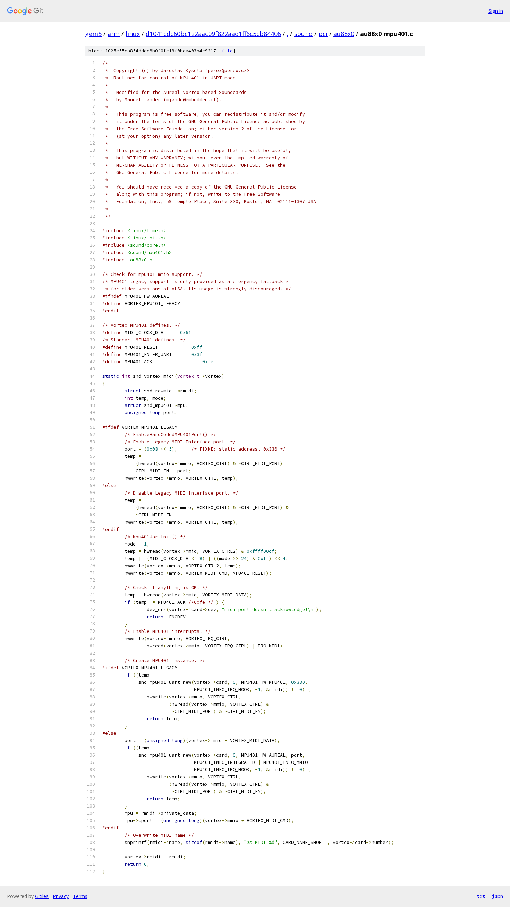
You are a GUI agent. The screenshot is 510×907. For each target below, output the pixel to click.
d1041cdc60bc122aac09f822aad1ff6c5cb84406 (213, 33)
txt (481, 896)
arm (114, 33)
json (497, 896)
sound (303, 33)
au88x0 (343, 33)
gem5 (93, 33)
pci (323, 33)
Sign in (495, 11)
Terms (80, 896)
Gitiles (42, 896)
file (227, 51)
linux (133, 33)
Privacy (61, 896)
